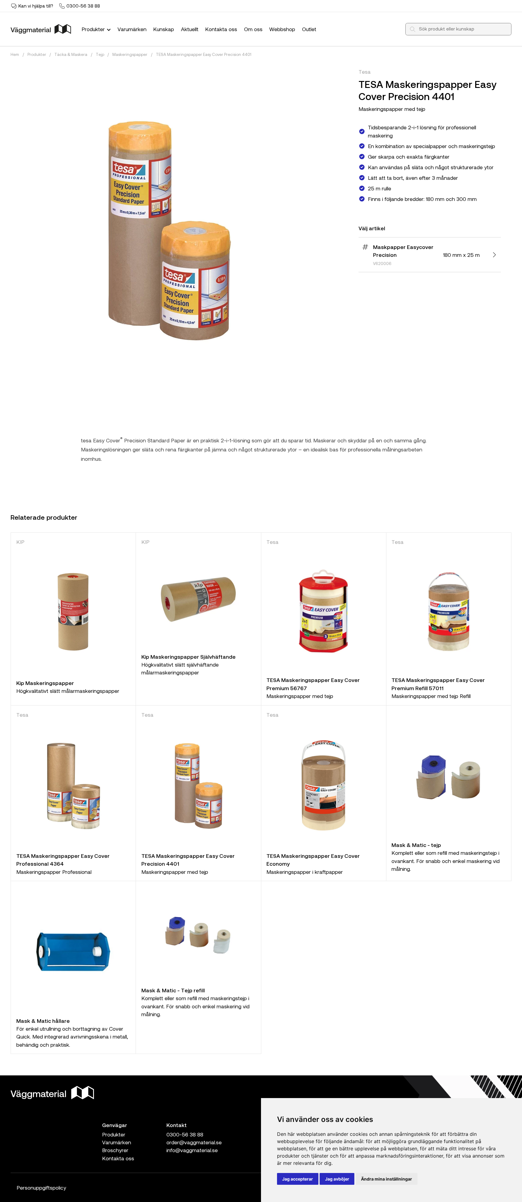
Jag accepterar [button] (297, 1178)
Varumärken (132, 29)
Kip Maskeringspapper (45, 683)
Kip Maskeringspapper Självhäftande (188, 656)
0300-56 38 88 (83, 5)
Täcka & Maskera (70, 54)
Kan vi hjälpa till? (35, 5)
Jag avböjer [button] (337, 1178)
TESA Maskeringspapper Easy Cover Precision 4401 (203, 54)
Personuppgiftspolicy (41, 1187)
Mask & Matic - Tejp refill (173, 990)
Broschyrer (115, 1150)
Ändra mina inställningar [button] (386, 1178)
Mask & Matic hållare (43, 1020)
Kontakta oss (221, 29)
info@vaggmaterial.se (192, 1150)
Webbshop (282, 29)
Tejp (100, 54)
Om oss (253, 29)
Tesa (365, 71)
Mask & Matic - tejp (416, 845)
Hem (15, 54)
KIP (20, 541)
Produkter (94, 29)
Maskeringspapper (129, 54)
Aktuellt (189, 29)
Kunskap (163, 29)
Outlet (309, 29)
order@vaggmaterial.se (194, 1142)
